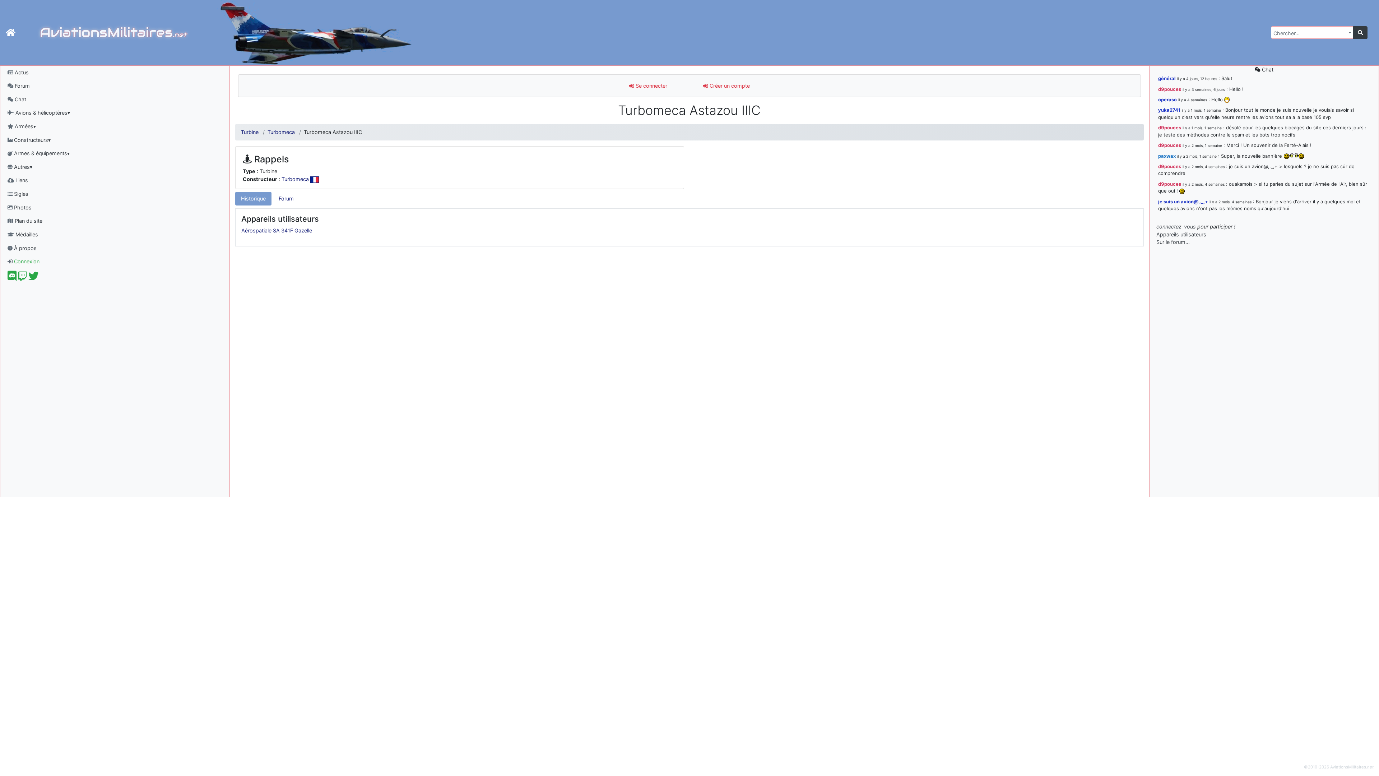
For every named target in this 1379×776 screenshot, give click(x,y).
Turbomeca (281, 132)
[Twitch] (22, 278)
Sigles (20, 194)
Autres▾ (22, 167)
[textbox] (1310, 33)
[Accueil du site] (10, 33)
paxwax (1167, 156)
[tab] (253, 198)
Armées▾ (24, 126)
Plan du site (27, 221)
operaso (1167, 99)
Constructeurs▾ (32, 140)
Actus (21, 72)
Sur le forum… (1173, 242)
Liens (21, 180)
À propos (25, 248)
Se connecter (650, 86)
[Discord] (12, 278)
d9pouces (1169, 89)
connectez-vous (1176, 226)
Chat (19, 99)
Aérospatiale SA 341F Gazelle (276, 230)
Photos (22, 207)
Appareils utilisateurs (1181, 234)
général (1167, 78)
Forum (21, 86)
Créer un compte (729, 86)
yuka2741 (1169, 110)
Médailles (26, 234)
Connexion (26, 261)
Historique (253, 198)
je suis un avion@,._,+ (1183, 201)
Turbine (250, 132)
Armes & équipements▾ (41, 153)
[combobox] (1312, 32)
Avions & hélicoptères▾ (42, 113)
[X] (33, 278)
